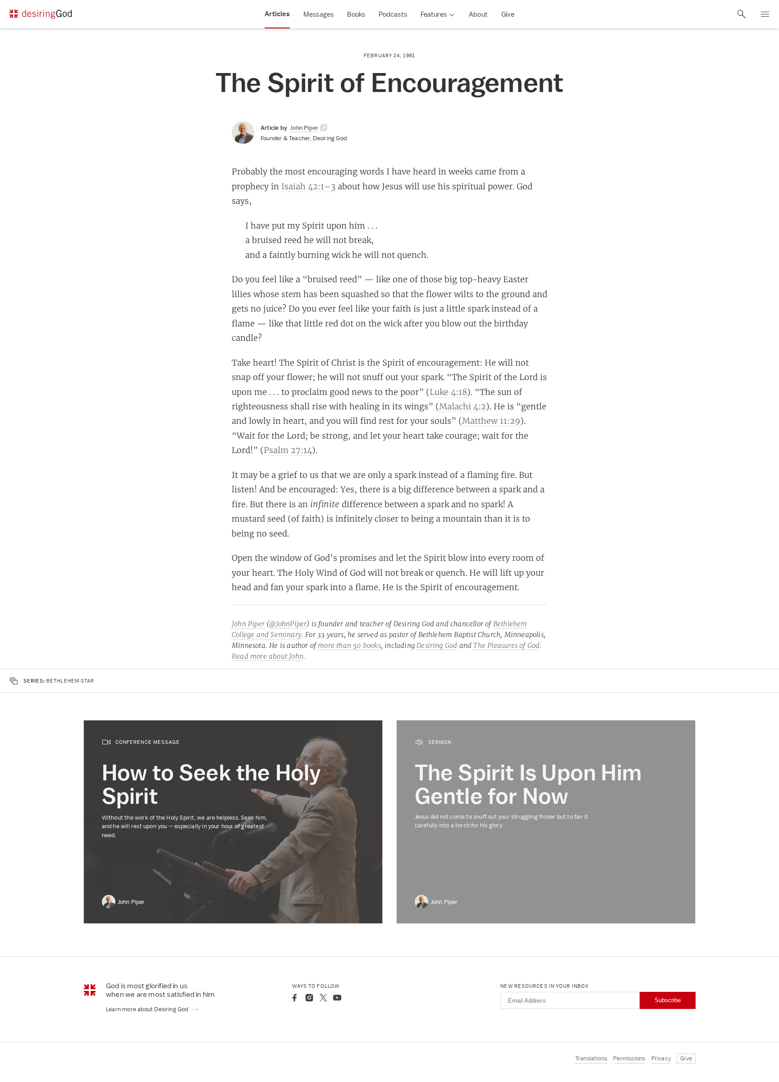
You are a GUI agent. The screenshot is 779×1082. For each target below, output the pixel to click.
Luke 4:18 (448, 391)
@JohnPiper (288, 623)
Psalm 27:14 (288, 450)
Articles (277, 13)
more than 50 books (349, 645)
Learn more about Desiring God (148, 1009)
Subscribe (668, 1000)
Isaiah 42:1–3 (308, 186)
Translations (591, 1058)
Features (434, 14)
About (478, 14)
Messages (318, 14)
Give (507, 14)
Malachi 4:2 (462, 406)
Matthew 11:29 (491, 420)
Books (356, 14)
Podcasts (393, 14)
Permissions (629, 1058)
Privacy (661, 1058)
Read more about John (267, 656)
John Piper (248, 623)
